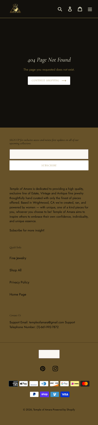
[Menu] (90, 9)
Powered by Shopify (64, 409)
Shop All (15, 270)
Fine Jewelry (18, 258)
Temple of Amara (43, 409)
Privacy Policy (19, 282)
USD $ (47, 354)
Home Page (18, 294)
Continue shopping (45, 80)
